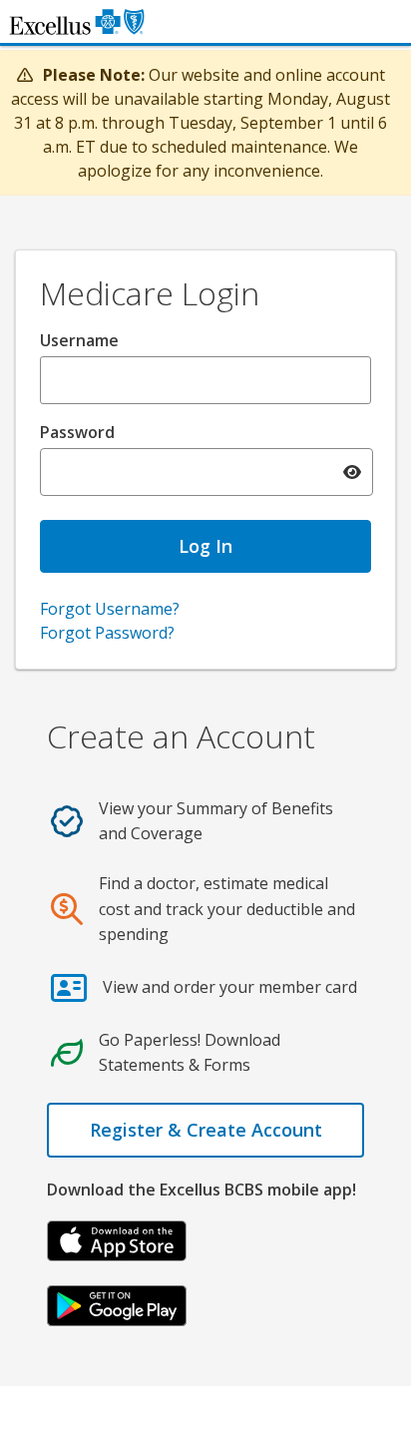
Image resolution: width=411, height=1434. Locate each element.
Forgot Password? (107, 633)
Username (79, 340)
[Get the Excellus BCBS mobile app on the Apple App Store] (117, 1239)
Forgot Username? (110, 609)
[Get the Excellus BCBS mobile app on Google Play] (117, 1304)
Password (77, 432)
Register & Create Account (206, 1130)
